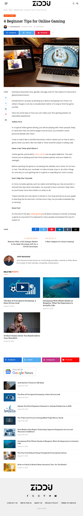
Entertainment (18, 10)
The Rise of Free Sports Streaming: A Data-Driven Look (20, 302)
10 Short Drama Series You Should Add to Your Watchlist (22, 337)
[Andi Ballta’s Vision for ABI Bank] (10, 385)
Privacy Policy (51, 503)
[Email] (6, 120)
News (10, 10)
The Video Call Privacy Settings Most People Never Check (40, 418)
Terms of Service (68, 503)
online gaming (36, 214)
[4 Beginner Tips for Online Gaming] (41, 62)
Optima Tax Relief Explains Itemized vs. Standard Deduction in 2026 (44, 406)
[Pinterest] (6, 114)
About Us (38, 503)
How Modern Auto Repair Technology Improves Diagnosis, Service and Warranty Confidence (45, 430)
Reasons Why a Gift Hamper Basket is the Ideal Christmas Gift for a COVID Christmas (23, 244)
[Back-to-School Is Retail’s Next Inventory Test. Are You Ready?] (10, 467)
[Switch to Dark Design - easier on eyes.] (73, 3)
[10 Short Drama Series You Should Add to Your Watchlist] (22, 322)
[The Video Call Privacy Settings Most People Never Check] (10, 421)
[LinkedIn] (6, 109)
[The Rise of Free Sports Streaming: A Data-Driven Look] (22, 287)
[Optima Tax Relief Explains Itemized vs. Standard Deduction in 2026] (10, 409)
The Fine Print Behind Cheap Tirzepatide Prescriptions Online (42, 453)
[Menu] (6, 3)
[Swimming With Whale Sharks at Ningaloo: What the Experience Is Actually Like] (61, 287)
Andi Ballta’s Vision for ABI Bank (31, 383)
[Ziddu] (41, 3)
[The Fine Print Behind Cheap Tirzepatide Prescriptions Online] (10, 456)
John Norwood (15, 27)
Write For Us (26, 503)
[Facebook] (6, 98)
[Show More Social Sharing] (53, 33)
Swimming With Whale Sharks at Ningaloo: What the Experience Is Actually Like (58, 303)
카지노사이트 (39, 154)
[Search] (77, 3)
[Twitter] (6, 103)
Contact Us (12, 503)
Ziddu (6, 10)
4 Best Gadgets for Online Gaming (59, 241)
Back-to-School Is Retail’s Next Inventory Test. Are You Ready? (42, 465)
